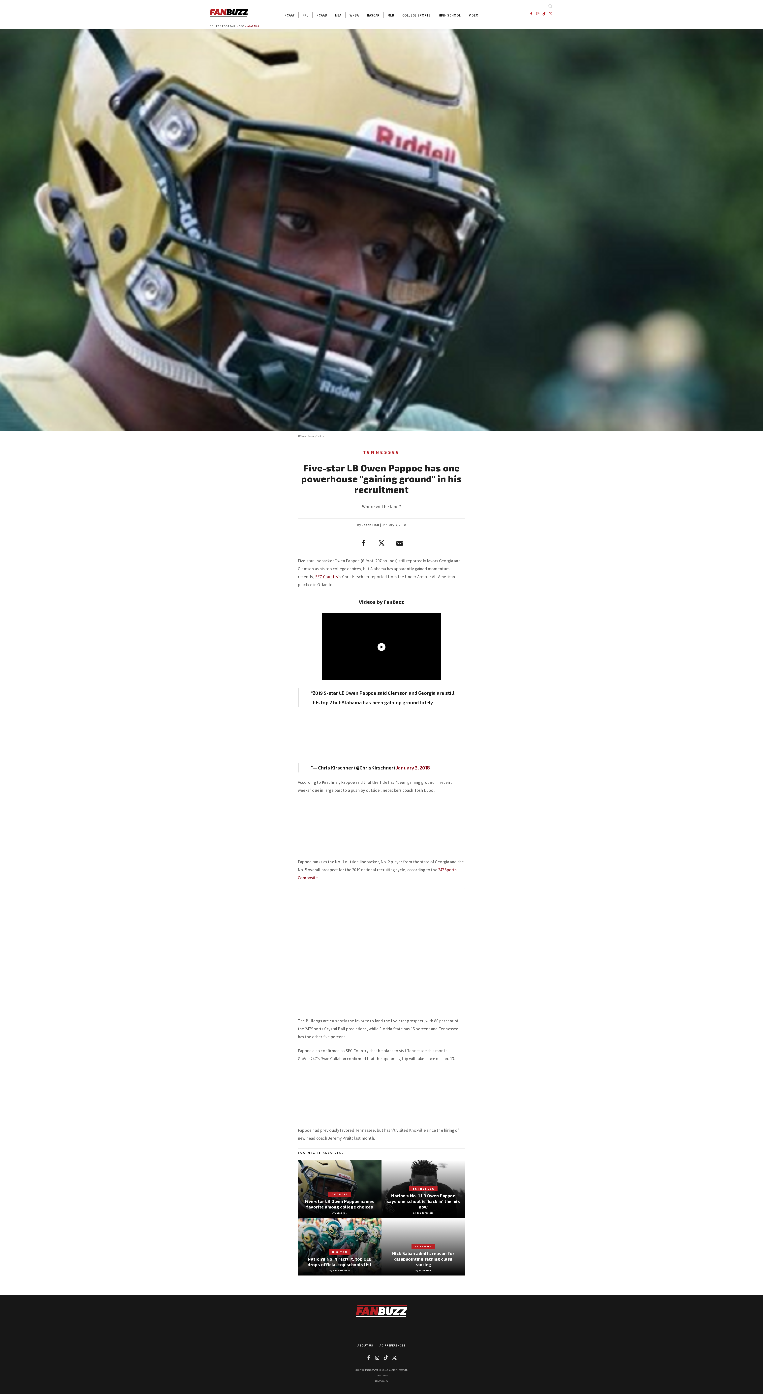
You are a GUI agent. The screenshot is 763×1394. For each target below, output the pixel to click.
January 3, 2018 (413, 767)
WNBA (354, 15)
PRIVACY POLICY (381, 1381)
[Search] (550, 6)
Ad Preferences (393, 1345)
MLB (391, 15)
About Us (365, 1345)
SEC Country (326, 576)
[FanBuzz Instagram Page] (537, 13)
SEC (241, 26)
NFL (305, 15)
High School (450, 15)
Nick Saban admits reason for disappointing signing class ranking (423, 1259)
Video (474, 15)
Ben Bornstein (425, 1212)
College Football (223, 26)
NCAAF (290, 15)
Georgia (340, 1194)
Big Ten (340, 1251)
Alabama (253, 26)
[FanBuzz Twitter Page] (550, 13)
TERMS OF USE (382, 1375)
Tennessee (381, 452)
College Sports (416, 15)
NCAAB (322, 15)
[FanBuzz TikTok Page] (544, 13)
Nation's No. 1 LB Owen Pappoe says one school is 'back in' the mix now (423, 1201)
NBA (338, 15)
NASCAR (373, 15)
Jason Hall (370, 525)
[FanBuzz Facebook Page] (531, 13)
